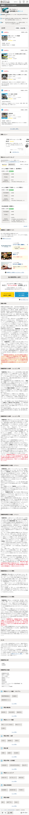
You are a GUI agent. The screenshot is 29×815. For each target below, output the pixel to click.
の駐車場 (11, 810)
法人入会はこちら (24, 299)
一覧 (5, 812)
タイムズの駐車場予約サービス (13, 161)
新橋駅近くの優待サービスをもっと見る (15, 272)
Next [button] (26, 146)
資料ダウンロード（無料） (17, 653)
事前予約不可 (11, 164)
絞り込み (24, 812)
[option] (14, 145)
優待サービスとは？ (7, 238)
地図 (11, 812)
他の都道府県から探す (14, 277)
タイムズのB (3, 810)
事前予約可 (4, 164)
